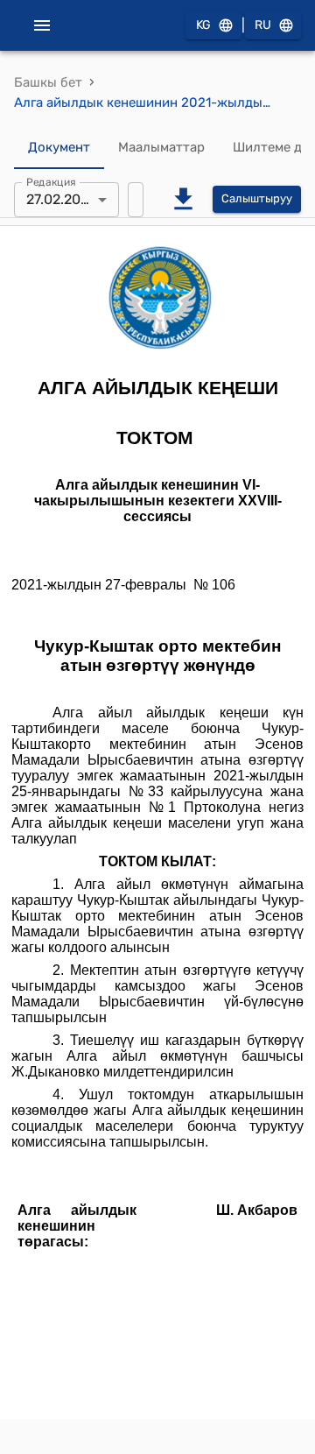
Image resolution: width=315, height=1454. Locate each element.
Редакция (51, 181)
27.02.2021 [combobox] (60, 199)
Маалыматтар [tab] (161, 147)
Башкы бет (48, 82)
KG (203, 25)
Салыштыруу (256, 198)
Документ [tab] (59, 147)
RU (263, 25)
